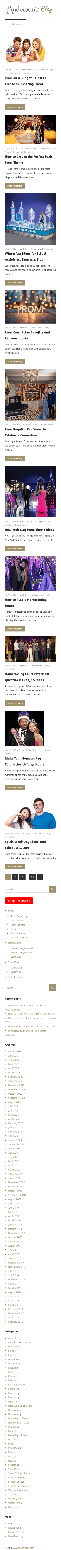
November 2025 (16, 1089)
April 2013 (13, 1317)
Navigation (17, 24)
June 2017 (13, 1250)
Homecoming (50, 148)
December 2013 (16, 1313)
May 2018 (13, 1212)
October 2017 (15, 1237)
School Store (14, 977)
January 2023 (15, 1140)
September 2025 (17, 1098)
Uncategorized (15, 1498)
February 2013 (15, 1322)
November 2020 (16, 1182)
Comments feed (16, 1532)
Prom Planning (25, 73)
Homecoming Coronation (23, 948)
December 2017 (16, 1229)
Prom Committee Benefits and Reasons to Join (31, 1026)
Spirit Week (16, 972)
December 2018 (16, 1186)
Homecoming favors (18, 1418)
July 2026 (13, 1056)
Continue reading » (15, 107)
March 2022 (14, 1170)
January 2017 (15, 1258)
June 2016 (13, 1275)
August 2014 (15, 1292)
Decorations (26, 69)
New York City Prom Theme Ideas (29, 530)
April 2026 (13, 1068)
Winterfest (48, 248)
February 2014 (15, 1309)
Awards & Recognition (19, 1342)
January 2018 (15, 1224)
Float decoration (16, 1384)
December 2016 (16, 1263)
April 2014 (13, 1300)
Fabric (11, 1372)
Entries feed (14, 1528)
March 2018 (14, 1220)
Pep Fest (13, 1439)
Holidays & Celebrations (20, 1406)
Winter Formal (27, 151)
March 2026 (14, 1072)
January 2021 (15, 1178)
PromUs (47, 594)
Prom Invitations (19, 937)
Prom (14, 73)
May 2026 (13, 1064)
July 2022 (13, 1153)
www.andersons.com (23, 1548)
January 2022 (15, 1174)
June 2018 (13, 1208)
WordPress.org (15, 1536)
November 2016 (16, 1267)
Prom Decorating (19, 916)
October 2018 (15, 1191)
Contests (12, 1355)
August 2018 (15, 1199)
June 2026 (13, 1060)
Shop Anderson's (19, 900)
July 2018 (13, 1203)
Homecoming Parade (21, 952)
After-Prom (14, 1338)
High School (38, 148)
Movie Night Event (17, 1435)
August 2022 (15, 1148)
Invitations (9, 524)
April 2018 (13, 1216)
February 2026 (15, 1077)
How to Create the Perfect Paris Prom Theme (31, 1014)
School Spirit (10, 669)
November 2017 (16, 1233)
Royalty (49, 424)
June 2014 (13, 1296)
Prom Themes (18, 933)
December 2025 (16, 1085)
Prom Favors (17, 920)
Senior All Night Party (19, 1473)
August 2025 (15, 1102)
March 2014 (14, 1305)
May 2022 (13, 1161)
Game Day (16, 957)
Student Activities (17, 1477)
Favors (35, 69)
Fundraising (16, 967)
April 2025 (13, 1119)
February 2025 (15, 1123)
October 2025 (15, 1094)
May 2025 (13, 1115)
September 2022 (17, 1144)
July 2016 (13, 1271)
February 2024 (15, 1131)
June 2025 (13, 1110)
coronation (13, 1359)
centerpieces (14, 1346)
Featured (44, 69)
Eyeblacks (13, 1368)
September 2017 (17, 1241)
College (12, 1351)
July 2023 (13, 1136)
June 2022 (13, 1157)
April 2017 (13, 1254)
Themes (15, 151)
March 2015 (14, 1288)
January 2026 (15, 1081)
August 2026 (15, 1051)
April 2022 (13, 1165)
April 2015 (13, 1284)
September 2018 (17, 1195)
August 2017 (15, 1246)
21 (32, 877)
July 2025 (13, 1106)
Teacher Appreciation (18, 1490)
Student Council (16, 1482)
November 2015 (16, 1279)
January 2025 (15, 1127)
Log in (11, 1523)
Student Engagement (19, 1486)
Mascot (12, 1431)
